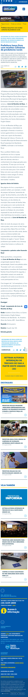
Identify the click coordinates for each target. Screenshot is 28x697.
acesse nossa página (7, 677)
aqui (13, 605)
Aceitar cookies (21, 693)
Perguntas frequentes (8, 667)
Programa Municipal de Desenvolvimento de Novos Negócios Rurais (12, 40)
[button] (24, 9)
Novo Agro (11, 38)
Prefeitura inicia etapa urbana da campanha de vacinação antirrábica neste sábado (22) (14, 441)
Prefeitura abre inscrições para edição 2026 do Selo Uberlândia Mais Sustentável (13, 542)
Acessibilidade (23, 1)
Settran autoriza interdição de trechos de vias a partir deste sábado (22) (14, 363)
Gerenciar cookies (6, 693)
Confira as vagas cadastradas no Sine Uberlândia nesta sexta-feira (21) (13, 573)
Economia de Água (7, 36)
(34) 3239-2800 (8, 603)
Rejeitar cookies (13, 693)
